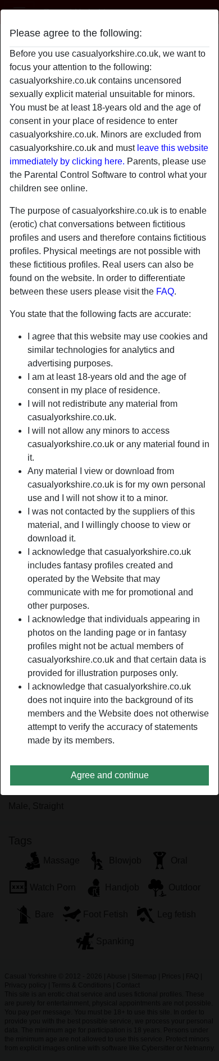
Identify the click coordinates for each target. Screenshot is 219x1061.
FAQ (165, 291)
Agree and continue (110, 775)
